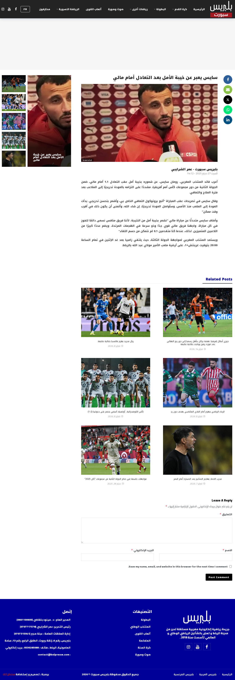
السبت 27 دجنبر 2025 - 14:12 (202, 173)
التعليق (226, 514)
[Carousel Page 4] (14, 140)
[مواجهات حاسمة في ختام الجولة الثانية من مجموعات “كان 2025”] (115, 450)
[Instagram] (3, 9)
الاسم (227, 550)
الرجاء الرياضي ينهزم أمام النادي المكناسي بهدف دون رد (198, 412)
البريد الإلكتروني (142, 550)
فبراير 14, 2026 (196, 349)
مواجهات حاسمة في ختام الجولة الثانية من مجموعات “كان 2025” (116, 479)
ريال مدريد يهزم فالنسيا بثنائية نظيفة (116, 341)
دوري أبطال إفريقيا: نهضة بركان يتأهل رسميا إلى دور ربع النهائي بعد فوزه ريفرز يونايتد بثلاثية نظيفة (198, 342)
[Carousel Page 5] (14, 159)
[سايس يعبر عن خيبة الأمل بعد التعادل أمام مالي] (49, 121)
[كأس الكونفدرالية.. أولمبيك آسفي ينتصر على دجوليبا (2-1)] (115, 382)
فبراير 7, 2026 (196, 483)
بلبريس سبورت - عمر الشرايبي (194, 169)
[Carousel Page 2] (14, 102)
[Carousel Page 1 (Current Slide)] (14, 83)
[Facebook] (15, 9)
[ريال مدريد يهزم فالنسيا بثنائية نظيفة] (115, 312)
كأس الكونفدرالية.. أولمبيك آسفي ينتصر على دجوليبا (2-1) (116, 412)
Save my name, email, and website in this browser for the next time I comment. (178, 567)
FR (25, 9)
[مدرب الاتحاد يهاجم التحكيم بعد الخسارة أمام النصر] (197, 450)
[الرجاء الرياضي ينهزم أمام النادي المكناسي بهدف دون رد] (197, 382)
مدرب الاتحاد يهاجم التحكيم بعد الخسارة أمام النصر (198, 479)
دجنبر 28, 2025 (114, 483)
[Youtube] (9, 9)
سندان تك (9, 674)
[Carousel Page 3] (14, 121)
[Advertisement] (149, 259)
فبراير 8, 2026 (114, 346)
